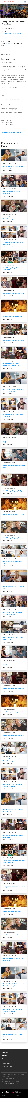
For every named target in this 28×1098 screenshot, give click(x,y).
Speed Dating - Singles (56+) (11, 538)
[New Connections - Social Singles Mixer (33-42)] (14, 155)
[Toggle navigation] (25, 2)
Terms (10, 1095)
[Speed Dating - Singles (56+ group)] (14, 329)
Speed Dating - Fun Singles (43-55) (13, 316)
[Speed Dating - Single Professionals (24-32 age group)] (14, 850)
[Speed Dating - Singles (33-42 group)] (14, 282)
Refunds (17, 1095)
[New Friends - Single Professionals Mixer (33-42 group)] (14, 378)
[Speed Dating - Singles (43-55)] (14, 901)
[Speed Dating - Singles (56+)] (14, 527)
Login (6, 43)
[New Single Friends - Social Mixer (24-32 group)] (14, 181)
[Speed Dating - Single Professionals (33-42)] (14, 875)
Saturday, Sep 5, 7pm (9, 361)
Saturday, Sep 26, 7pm (9, 955)
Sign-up (11, 43)
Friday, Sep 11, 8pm (9, 462)
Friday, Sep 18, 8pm (9, 660)
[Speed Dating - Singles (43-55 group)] (14, 504)
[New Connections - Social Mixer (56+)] (14, 429)
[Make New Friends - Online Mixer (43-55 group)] (14, 232)
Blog (3, 1059)
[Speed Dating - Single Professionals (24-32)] (14, 455)
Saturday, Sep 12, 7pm (9, 558)
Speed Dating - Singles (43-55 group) (14, 514)
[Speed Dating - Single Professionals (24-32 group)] (14, 257)
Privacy (4, 1095)
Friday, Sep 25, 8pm (9, 858)
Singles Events (6, 1063)
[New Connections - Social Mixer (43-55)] (14, 576)
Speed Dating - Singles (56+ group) (13, 340)
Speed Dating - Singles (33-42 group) (14, 293)
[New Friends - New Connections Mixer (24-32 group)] (14, 601)
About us (4, 1055)
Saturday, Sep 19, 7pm (9, 756)
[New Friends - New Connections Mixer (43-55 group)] (14, 774)
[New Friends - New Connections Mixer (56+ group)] (14, 206)
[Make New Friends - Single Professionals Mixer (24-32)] (14, 353)
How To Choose (6, 1070)
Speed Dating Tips (7, 1066)
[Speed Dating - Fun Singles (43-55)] (14, 306)
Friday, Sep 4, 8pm (8, 265)
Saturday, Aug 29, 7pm (10, 163)
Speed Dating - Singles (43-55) (12, 911)
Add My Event (5, 1052)
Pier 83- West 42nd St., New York (13, 33)
